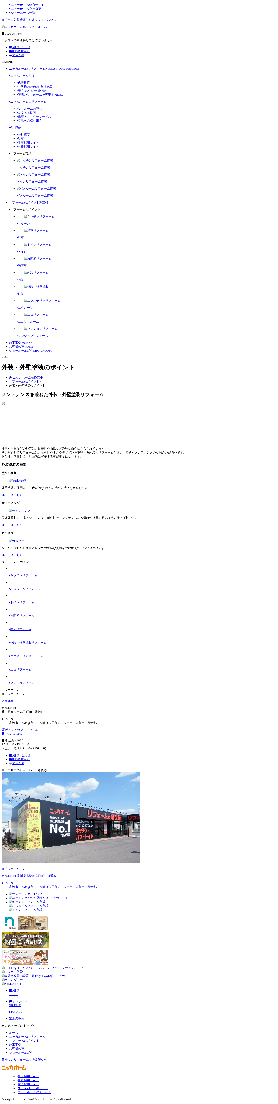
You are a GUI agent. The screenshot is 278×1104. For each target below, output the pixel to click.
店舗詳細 (8, 701)
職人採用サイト (28, 1084)
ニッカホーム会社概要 (25, 8)
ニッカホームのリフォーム (44, 68)
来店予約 (18, 55)
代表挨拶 (24, 82)
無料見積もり (21, 51)
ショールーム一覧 (22, 12)
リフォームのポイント (28, 202)
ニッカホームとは (22, 75)
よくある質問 (27, 112)
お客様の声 (21, 346)
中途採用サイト (28, 146)
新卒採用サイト (28, 142)
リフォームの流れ (30, 108)
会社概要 (24, 134)
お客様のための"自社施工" (36, 86)
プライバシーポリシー (33, 1088)
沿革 (21, 138)
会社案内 (16, 127)
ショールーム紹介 (30, 350)
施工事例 (20, 342)
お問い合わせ (21, 47)
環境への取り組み (30, 120)
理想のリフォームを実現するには (40, 94)
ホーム (13, 1032)
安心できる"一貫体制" (33, 90)
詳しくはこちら (12, 495)
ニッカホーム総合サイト (27, 4)
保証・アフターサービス (34, 116)
